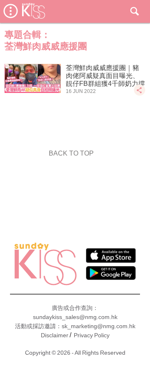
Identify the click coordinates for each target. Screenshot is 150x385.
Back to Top (71, 153)
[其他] (139, 93)
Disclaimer (54, 335)
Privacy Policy (92, 335)
